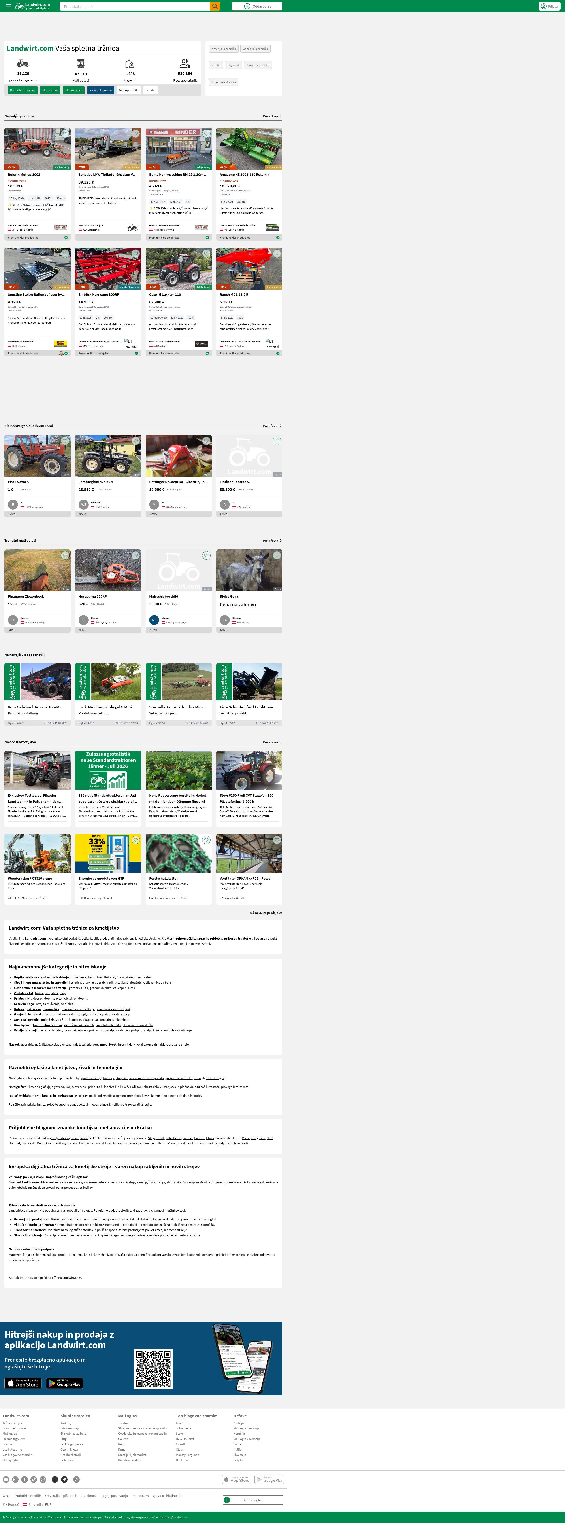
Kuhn (40, 1143)
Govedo (123, 1438)
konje (69, 1086)
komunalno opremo (164, 1095)
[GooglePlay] (64, 1383)
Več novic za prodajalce (265, 912)
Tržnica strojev (13, 1423)
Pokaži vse (270, 116)
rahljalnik (51, 993)
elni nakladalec (51, 1030)
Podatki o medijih (28, 1495)
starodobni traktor (138, 977)
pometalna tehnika (108, 1025)
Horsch (110, 1143)
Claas (120, 977)
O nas (7, 1495)
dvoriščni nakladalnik (79, 1025)
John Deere (78, 977)
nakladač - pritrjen (128, 1030)
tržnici (62, 943)
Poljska (238, 1460)
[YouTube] (6, 1479)
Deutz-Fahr (183, 1460)
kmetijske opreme (114, 1095)
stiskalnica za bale (158, 982)
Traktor (123, 1423)
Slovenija (240, 1454)
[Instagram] (15, 1479)
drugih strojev (192, 1095)
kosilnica (75, 982)
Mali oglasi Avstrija (247, 1428)
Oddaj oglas (11, 1460)
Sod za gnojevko (71, 1444)
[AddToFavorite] (65, 133)
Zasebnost (89, 1495)
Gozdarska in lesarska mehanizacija (142, 1433)
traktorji (108, 1078)
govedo (59, 1086)
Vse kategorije (12, 1449)
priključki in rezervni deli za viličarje (167, 1030)
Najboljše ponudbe (19, 116)
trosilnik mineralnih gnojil (68, 1014)
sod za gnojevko (98, 1014)
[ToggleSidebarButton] (8, 6)
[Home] (32, 6)
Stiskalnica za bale (73, 1433)
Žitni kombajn (70, 1428)
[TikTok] (33, 1479)
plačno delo (188, 1086)
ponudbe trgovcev (22, 90)
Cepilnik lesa (69, 1449)
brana (39, 993)
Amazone (93, 1143)
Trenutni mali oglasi (20, 540)
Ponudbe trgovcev (15, 1428)
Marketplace (73, 90)
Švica (237, 1444)
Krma (122, 1449)
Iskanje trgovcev (100, 90)
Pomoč (13, 1504)
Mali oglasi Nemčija (247, 1438)
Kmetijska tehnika (223, 48)
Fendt (92, 977)
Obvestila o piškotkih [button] (61, 1495)
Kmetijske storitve (223, 82)
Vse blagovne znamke (17, 1454)
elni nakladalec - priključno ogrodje (90, 1030)
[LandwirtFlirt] (76, 1479)
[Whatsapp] (43, 1480)
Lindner (188, 1138)
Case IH (199, 1138)
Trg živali (233, 65)
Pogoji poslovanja (114, 1495)
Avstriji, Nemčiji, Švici (140, 1182)
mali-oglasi (50, 90)
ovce (78, 1086)
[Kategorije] (55, 1479)
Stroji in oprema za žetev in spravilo (142, 1428)
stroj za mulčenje (47, 1003)
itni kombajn (72, 1019)
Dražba (150, 90)
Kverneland (77, 1143)
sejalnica (67, 1003)
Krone (50, 1143)
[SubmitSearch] (215, 6)
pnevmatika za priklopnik (113, 1009)
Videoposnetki (129, 90)
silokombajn (120, 1019)
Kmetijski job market (132, 1454)
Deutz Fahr (28, 1143)
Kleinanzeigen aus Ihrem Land (28, 425)
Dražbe (7, 1444)
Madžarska (173, 1182)
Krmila (216, 65)
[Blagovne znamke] (64, 1479)
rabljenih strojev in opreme (69, 1138)
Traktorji (66, 1423)
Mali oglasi (10, 1433)
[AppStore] (23, 1383)
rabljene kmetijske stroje (139, 938)
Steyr (151, 1138)
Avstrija (239, 1423)
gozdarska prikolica (103, 987)
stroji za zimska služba (138, 1025)
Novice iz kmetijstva (20, 741)
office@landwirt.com (66, 1277)
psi (85, 1086)
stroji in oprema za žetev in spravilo (140, 1078)
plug (63, 993)
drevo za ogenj (216, 1078)
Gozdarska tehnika (255, 48)
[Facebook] (24, 1479)
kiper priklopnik (43, 998)
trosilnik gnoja (121, 1014)
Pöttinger (62, 1143)
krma (197, 1078)
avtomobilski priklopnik (71, 998)
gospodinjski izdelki (178, 1078)
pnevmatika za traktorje (78, 1009)
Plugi (64, 1438)
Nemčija (239, 1433)
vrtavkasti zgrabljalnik (98, 982)
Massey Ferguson (253, 1138)
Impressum (140, 1495)
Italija (161, 1182)
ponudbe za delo (147, 1086)
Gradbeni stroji (70, 1454)
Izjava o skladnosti (166, 1495)
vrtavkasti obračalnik (129, 982)
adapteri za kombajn (97, 1019)
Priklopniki (67, 1460)
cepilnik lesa (126, 987)
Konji (121, 1444)
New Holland (106, 977)
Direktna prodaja (257, 65)
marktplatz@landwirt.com (174, 1517)
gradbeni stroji (91, 1078)
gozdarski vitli (78, 987)
